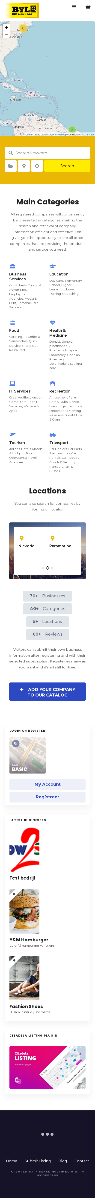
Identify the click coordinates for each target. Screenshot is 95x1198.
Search (67, 165)
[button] (43, 568)
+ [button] (6, 27)
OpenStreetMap (58, 134)
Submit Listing (38, 1161)
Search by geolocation (37, 166)
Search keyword (10, 153)
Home (11, 1161)
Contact (81, 1161)
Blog (62, 1161)
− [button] (6, 34)
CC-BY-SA (88, 134)
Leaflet (29, 134)
